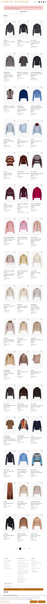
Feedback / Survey (35, 568)
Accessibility (20, 574)
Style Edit (33, 566)
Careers (33, 569)
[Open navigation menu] (46, 2)
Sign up (23, 589)
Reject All (42, 601)
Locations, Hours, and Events (36, 564)
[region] (23, 600)
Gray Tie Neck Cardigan (9, 41)
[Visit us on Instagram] (7, 592)
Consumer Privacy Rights (23, 570)
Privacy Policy (20, 568)
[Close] (45, 597)
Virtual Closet (7, 565)
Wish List (6, 563)
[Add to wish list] (14, 22)
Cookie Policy (30, 599)
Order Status (20, 576)
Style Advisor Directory (23, 560)
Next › (29, 548)
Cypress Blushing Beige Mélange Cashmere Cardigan (36, 240)
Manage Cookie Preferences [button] (21, 581)
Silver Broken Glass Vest (9, 107)
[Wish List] (41, 2)
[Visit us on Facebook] (5, 592)
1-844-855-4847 (34, 571)
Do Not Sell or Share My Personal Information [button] (23, 573)
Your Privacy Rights (5, 601)
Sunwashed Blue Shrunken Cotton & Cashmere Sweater (37, 109)
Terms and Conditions (22, 565)
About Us (33, 560)
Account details (7, 560)
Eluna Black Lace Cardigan (23, 41)
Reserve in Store (8, 568)
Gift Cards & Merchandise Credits (22, 579)
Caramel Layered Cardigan (23, 173)
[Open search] (34, 2)
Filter (5, 15)
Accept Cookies (34, 601)
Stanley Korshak (15, 2)
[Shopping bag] (43, 2)
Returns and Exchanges (23, 563)
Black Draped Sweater (9, 535)
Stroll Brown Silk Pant (9, 503)
